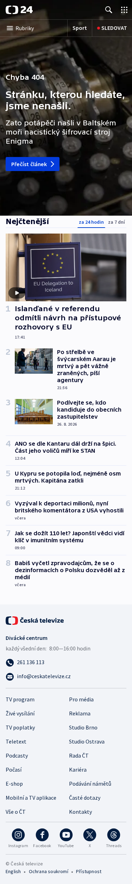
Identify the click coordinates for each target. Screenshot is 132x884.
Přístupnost (88, 871)
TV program (20, 699)
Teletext (16, 741)
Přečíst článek (29, 164)
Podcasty (17, 755)
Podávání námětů (90, 783)
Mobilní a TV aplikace (31, 797)
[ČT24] (19, 10)
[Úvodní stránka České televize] (35, 620)
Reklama (79, 713)
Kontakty (80, 811)
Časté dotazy (84, 797)
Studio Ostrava (87, 741)
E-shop (14, 783)
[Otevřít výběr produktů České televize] (124, 9)
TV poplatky (20, 727)
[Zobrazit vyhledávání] (109, 9)
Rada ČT (79, 755)
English (13, 871)
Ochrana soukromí (48, 871)
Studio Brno (83, 727)
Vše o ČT (16, 811)
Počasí (13, 769)
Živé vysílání (20, 713)
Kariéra (78, 769)
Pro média (81, 699)
